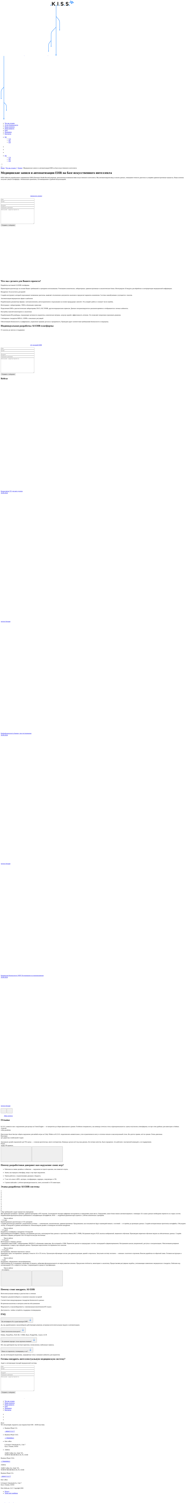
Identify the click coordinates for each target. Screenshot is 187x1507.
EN (10, 142)
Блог (6, 130)
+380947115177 (10, 1431)
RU (6, 137)
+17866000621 (9, 1438)
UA (10, 139)
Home (3, 168)
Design (20, 168)
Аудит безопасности (11, 125)
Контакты (8, 134)
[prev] (3, 1110)
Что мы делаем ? (11, 168)
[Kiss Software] (37, 55)
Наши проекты (10, 127)
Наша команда (9, 128)
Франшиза (8, 132)
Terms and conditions (11, 1493)
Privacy (7, 1491)
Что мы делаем (10, 123)
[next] (9, 1110)
